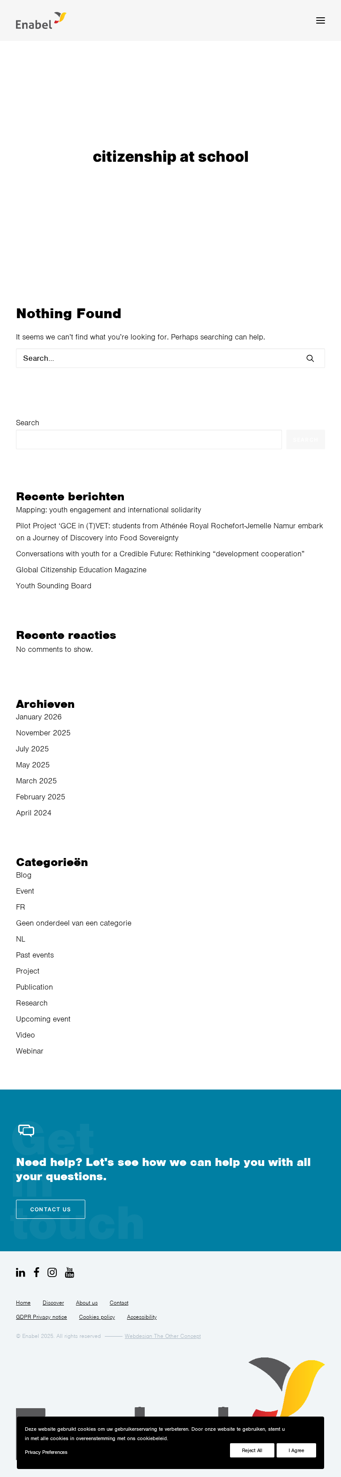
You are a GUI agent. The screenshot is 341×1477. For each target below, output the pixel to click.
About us (87, 1302)
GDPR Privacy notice (41, 1316)
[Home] (170, 1409)
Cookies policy (97, 1316)
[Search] (170, 358)
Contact (119, 1302)
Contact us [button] (50, 1209)
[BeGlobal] (41, 20)
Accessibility (142, 1316)
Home (23, 1302)
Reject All (252, 1450)
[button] (320, 20)
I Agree (296, 1450)
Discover (53, 1302)
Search (27, 422)
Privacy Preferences (46, 1452)
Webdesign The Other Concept (163, 1336)
